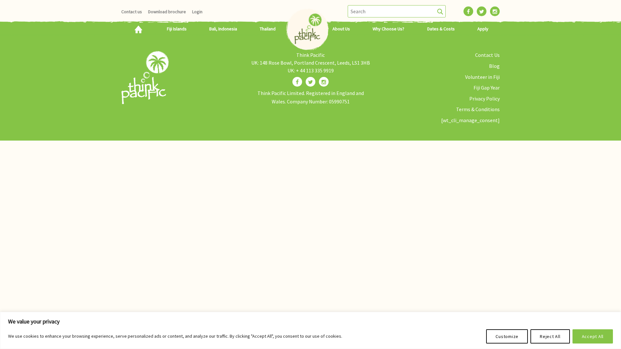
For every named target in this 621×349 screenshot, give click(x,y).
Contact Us (487, 55)
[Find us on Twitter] (310, 82)
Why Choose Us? (388, 29)
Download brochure (167, 12)
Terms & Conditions (478, 109)
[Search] (440, 11)
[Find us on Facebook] (297, 82)
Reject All (550, 336)
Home (138, 29)
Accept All (593, 336)
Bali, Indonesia (223, 29)
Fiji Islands (177, 29)
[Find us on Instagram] (324, 82)
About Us (341, 29)
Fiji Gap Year (487, 87)
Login (197, 12)
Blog (494, 66)
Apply (482, 29)
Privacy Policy (484, 98)
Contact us (131, 12)
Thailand (268, 29)
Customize (507, 336)
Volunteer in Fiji (482, 77)
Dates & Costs (441, 29)
